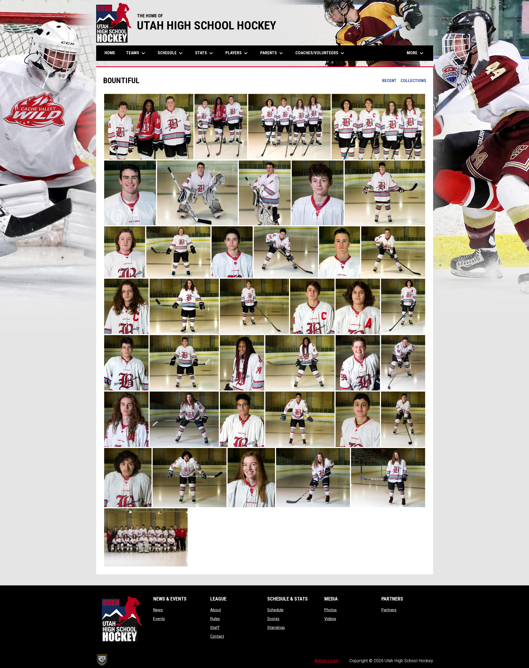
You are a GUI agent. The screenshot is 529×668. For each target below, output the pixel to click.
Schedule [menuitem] (171, 53)
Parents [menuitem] (272, 53)
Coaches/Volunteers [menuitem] (320, 53)
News (158, 610)
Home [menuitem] (109, 52)
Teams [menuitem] (136, 53)
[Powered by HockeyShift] (101, 660)
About (215, 610)
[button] (148, 127)
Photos (330, 610)
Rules (215, 619)
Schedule (275, 610)
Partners (388, 610)
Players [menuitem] (237, 53)
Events (159, 619)
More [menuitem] (416, 53)
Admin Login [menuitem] (326, 660)
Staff (215, 627)
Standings (276, 627)
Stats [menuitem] (204, 53)
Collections (413, 80)
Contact (217, 636)
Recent (389, 80)
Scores (273, 619)
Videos (330, 619)
